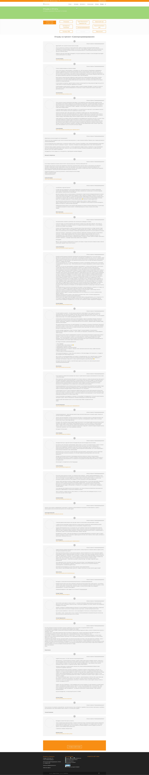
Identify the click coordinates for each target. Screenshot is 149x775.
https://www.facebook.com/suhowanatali (64, 698)
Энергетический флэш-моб (99, 26)
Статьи (69, 4)
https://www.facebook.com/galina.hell (63, 467)
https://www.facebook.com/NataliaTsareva (64, 304)
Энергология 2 (99, 31)
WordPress (66, 773)
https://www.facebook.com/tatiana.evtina (64, 94)
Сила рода (82, 31)
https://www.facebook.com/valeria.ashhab (64, 733)
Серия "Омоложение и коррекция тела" (83, 22)
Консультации (90, 4)
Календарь (76, 4)
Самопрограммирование (83, 27)
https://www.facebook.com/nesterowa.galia (53, 179)
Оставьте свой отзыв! (75, 747)
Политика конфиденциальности (49, 765)
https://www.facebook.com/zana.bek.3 (63, 367)
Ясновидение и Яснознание (66, 26)
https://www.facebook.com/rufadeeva (63, 434)
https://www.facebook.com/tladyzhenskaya (64, 619)
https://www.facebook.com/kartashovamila (64, 213)
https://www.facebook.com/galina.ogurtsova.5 (65, 248)
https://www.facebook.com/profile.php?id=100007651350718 (67, 129)
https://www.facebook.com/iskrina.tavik (63, 59)
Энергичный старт (99, 21)
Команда (97, 4)
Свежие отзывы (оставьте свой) (49, 22)
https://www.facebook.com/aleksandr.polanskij (54, 513)
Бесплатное (82, 4)
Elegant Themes (56, 773)
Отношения (66, 21)
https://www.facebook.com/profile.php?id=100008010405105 (67, 541)
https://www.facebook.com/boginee (63, 594)
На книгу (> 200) (66, 31)
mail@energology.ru (50, 759)
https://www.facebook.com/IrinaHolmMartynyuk (65, 573)
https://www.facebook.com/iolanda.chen (64, 499)
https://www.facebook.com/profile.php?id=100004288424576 (67, 405)
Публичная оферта (47, 767)
